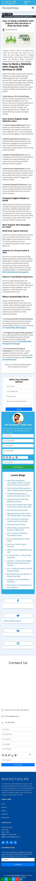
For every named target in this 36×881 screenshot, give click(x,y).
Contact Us (4, 814)
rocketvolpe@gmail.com (9, 3)
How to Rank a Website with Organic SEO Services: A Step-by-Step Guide (18, 16)
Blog (9, 14)
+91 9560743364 (8, 1)
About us (4, 807)
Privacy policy (5, 817)
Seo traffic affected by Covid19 (17, 510)
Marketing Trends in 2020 (16, 525)
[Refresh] (29, 457)
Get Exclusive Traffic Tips (18, 424)
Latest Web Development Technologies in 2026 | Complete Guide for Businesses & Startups (18, 483)
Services (3, 811)
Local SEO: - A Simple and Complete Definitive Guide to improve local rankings (19, 563)
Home (3, 804)
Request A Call (27, 2)
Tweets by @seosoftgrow (12, 621)
